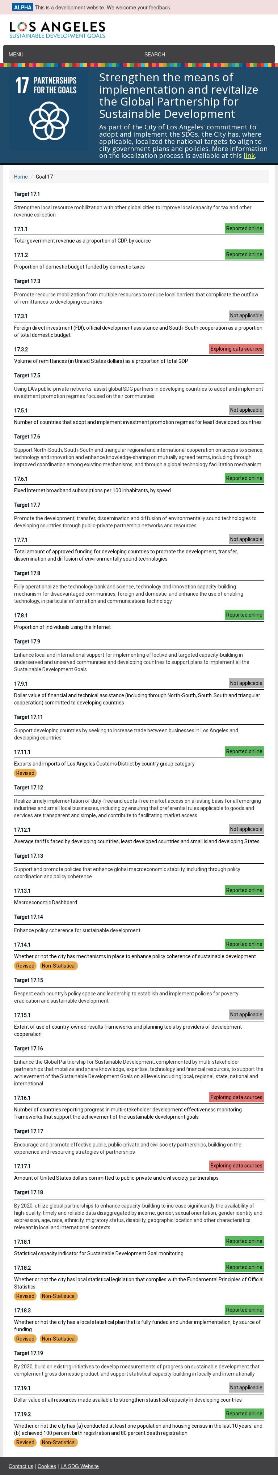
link (249, 155)
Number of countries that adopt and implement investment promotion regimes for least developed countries (138, 416)
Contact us (21, 1466)
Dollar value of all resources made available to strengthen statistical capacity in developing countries (138, 1394)
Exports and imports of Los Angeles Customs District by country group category (138, 762)
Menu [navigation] (16, 54)
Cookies (47, 1466)
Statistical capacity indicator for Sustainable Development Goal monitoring (138, 1247)
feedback (159, 7)
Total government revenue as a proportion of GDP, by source (138, 235)
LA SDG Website (79, 1466)
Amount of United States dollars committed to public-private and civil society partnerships (138, 1172)
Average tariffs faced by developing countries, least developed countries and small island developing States (138, 835)
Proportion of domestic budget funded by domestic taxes (138, 261)
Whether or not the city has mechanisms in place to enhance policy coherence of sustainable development (138, 955)
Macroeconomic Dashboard (138, 896)
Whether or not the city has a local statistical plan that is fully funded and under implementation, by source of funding (138, 1324)
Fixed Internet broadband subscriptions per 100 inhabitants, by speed (138, 484)
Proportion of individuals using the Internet (138, 621)
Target (21, 194)
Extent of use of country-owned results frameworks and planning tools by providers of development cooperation (138, 1024)
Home (21, 177)
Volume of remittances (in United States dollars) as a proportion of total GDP (138, 355)
